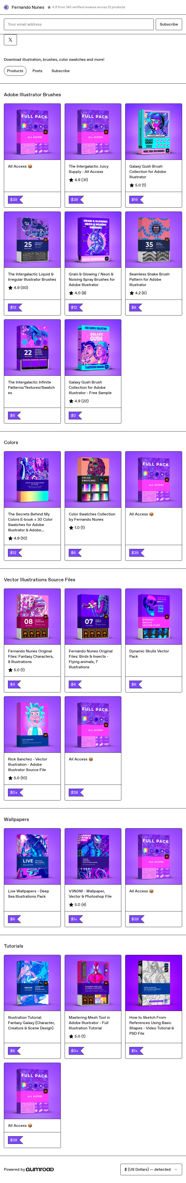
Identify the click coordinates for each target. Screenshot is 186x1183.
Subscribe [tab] (61, 70)
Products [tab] (15, 70)
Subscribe (169, 24)
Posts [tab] (37, 70)
